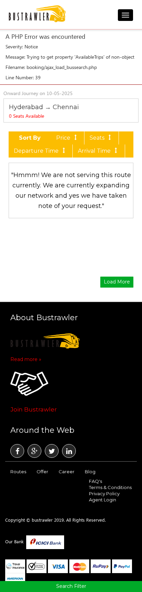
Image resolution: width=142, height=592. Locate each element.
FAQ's (95, 481)
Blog (90, 471)
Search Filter (71, 586)
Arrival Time (94, 151)
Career (66, 471)
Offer (42, 471)
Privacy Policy (104, 493)
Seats (97, 138)
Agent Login (102, 499)
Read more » (25, 359)
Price (63, 138)
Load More (117, 282)
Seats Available (26, 116)
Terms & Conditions (110, 487)
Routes (18, 471)
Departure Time (36, 151)
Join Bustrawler (33, 409)
